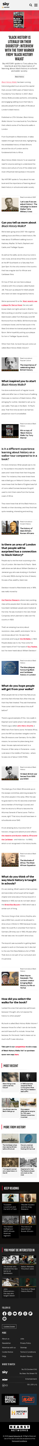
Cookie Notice (7, 1352)
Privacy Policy (25, 1343)
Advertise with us (9, 1348)
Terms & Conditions (28, 1352)
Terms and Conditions (19, 1441)
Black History (19, 77)
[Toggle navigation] (35, 5)
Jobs (22, 1339)
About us (5, 1339)
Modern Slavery (26, 1356)
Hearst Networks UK (15, 1436)
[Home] (6, 5)
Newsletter (6, 1343)
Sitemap (23, 1348)
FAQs (4, 1356)
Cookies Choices (9, 1326)
